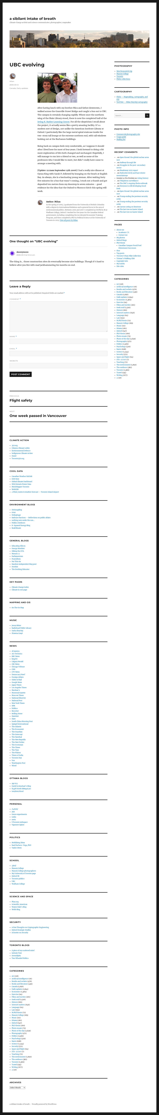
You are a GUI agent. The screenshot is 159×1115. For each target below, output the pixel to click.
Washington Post (18, 763)
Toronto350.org (18, 458)
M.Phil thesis (17, 1013)
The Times (16, 747)
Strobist (15, 567)
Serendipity (16, 956)
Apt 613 (15, 783)
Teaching (15, 1054)
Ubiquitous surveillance (129, 181)
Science (15, 1044)
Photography (17, 1033)
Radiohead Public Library (21, 628)
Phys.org (15, 902)
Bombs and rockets (19, 981)
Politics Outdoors (18, 523)
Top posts (120, 253)
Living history (142, 178)
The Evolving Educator (20, 569)
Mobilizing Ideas (18, 843)
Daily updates (22, 88)
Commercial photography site (128, 134)
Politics (15, 1036)
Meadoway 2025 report (129, 170)
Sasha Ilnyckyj (17, 631)
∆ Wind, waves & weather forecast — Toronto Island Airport (35, 492)
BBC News (16, 656)
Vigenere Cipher (18, 825)
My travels (121, 264)
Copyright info (122, 261)
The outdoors (17, 1059)
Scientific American (19, 904)
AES (13, 812)
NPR (13, 706)
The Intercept (17, 734)
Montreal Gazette (18, 693)
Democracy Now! (18, 675)
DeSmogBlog (17, 510)
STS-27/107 (16, 1052)
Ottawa (14, 1020)
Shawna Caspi (17, 633)
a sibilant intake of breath (33, 18)
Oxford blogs (122, 240)
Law (13, 1010)
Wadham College (18, 884)
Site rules (120, 266)
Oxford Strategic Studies (21, 930)
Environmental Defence (21, 451)
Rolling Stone (17, 714)
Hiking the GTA (18, 551)
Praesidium (16, 559)
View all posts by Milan (69, 220)
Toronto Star (17, 758)
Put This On (16, 561)
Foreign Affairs (18, 677)
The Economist (18, 729)
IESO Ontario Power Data (21, 484)
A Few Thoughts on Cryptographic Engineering (30, 927)
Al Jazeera (15, 651)
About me (120, 230)
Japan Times (16, 685)
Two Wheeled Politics (20, 958)
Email (13, 349)
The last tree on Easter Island (131, 209)
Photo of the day (18, 1031)
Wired (14, 766)
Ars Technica (17, 654)
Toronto (15, 1062)
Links (14, 817)
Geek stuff (16, 999)
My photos (121, 238)
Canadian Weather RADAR (22, 476)
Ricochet (15, 711)
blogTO (14, 659)
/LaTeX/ (15, 809)
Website (14, 361)
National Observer (19, 698)
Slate (14, 719)
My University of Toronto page (24, 873)
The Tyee (15, 750)
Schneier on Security (20, 933)
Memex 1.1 (16, 554)
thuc (118, 251)
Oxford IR (15, 876)
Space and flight (18, 1049)
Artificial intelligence (20, 979)
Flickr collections (123, 79)
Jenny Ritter (16, 625)
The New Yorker (18, 742)
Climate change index (20, 587)
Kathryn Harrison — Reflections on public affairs (31, 518)
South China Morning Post (22, 721)
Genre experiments (19, 814)
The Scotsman (17, 745)
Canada (13, 88)
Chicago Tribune (18, 667)
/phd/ (14, 866)
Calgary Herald (17, 661)
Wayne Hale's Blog (19, 907)
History (15, 1002)
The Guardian (17, 732)
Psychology (16, 1039)
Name (13, 337)
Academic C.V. (124, 232)
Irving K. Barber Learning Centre (54, 121)
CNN (13, 669)
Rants (14, 1041)
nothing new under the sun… (23, 520)
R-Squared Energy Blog (21, 525)
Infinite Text (17, 953)
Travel (14, 1065)
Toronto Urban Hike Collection (129, 256)
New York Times (18, 703)
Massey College (18, 868)
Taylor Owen (17, 848)
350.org (15, 445)
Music (14, 1018)
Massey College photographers (24, 871)
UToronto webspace (20, 822)
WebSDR (15, 489)
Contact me (123, 235)
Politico (15, 708)
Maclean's (16, 690)
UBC (13, 881)
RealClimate (16, 528)
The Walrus (16, 753)
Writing (15, 1067)
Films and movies (19, 997)
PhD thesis (16, 1026)
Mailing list (121, 139)
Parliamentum (17, 556)
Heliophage (16, 515)
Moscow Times (18, 695)
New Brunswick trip (124, 71)
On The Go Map (18, 608)
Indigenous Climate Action (22, 453)
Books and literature (20, 984)
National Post (17, 701)
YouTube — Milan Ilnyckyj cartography (132, 102)
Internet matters (18, 1005)
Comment (15, 299)
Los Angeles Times (19, 688)
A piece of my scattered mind (23, 950)
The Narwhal (17, 737)
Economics (16, 992)
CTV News (16, 672)
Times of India (17, 755)
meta (14, 820)
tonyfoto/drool (17, 791)
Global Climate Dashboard (22, 482)
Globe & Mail (17, 680)
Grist (14, 512)
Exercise (15, 994)
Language (15, 1007)
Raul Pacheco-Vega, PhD (21, 845)
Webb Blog (16, 910)
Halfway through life (128, 162)
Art (13, 976)
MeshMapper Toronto (20, 487)
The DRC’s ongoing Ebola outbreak (133, 183)
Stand (14, 456)
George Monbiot (18, 548)
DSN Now (15, 479)
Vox (13, 760)
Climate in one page (19, 590)
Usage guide (121, 137)
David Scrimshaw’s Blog (21, 786)
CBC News (16, 664)
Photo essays (17, 1028)
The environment (19, 1057)
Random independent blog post (24, 564)
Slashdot (15, 716)
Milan (12, 81)
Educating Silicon (18, 546)
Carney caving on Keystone (130, 207)
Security (15, 1046)
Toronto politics (18, 879)
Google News (17, 682)
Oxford (14, 1023)
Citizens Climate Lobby (21, 448)
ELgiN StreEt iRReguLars (21, 789)
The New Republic (19, 740)
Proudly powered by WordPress (44, 1104)
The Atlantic (16, 727)
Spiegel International (20, 724)
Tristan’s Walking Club (126, 258)
